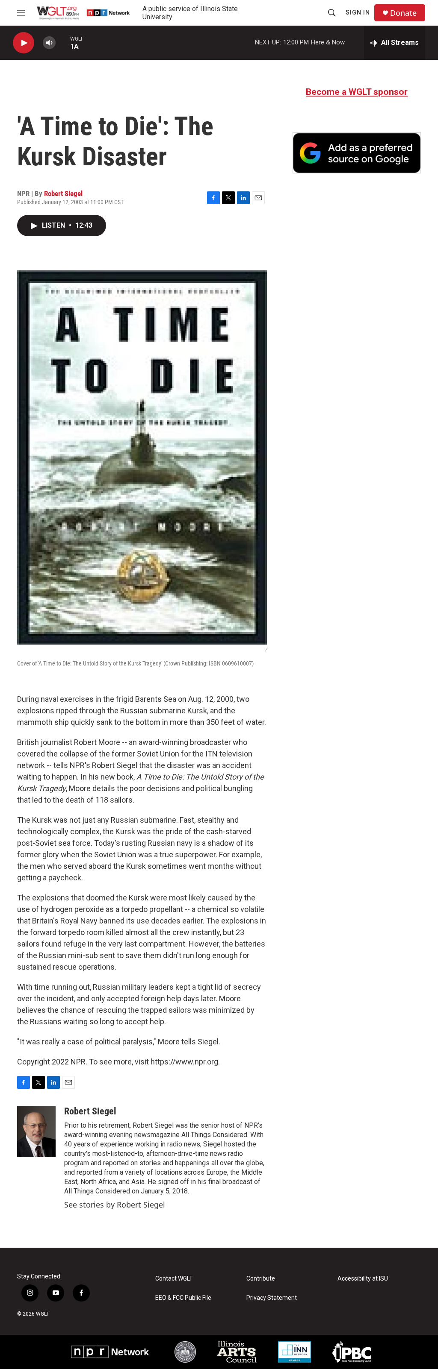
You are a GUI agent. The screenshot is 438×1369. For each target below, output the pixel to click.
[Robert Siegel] (36, 1131)
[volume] (49, 43)
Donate (403, 13)
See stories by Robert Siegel (114, 1204)
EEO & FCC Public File (183, 1298)
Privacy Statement (271, 1298)
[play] (23, 43)
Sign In (358, 12)
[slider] (63, 42)
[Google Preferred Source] (356, 153)
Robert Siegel (63, 193)
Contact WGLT (174, 1278)
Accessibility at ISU (362, 1278)
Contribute (260, 1278)
